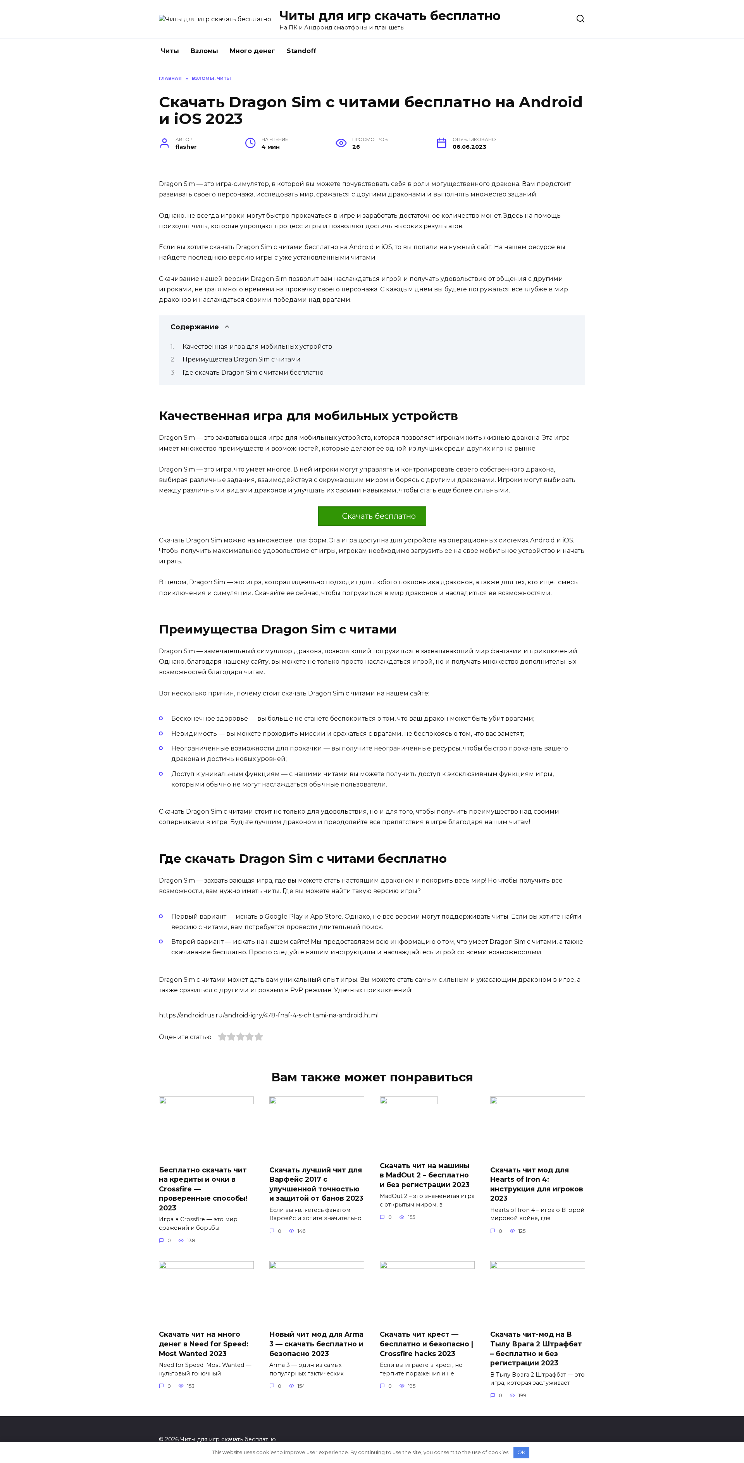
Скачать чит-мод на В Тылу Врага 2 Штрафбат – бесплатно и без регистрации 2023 (536, 1348)
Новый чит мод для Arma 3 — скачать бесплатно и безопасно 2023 (316, 1343)
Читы (170, 51)
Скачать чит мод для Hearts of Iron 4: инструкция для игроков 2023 (536, 1183)
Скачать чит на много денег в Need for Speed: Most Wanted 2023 (203, 1343)
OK (521, 1452)
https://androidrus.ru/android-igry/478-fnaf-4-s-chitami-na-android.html (269, 1015)
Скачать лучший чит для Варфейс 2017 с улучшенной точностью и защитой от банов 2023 (316, 1183)
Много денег (252, 51)
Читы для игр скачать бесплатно (390, 15)
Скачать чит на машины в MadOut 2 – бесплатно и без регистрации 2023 (425, 1174)
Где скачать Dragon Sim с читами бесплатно (253, 372)
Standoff (301, 51)
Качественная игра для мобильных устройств (257, 346)
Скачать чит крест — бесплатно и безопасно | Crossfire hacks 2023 (426, 1343)
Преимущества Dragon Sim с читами (242, 359)
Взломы (204, 51)
